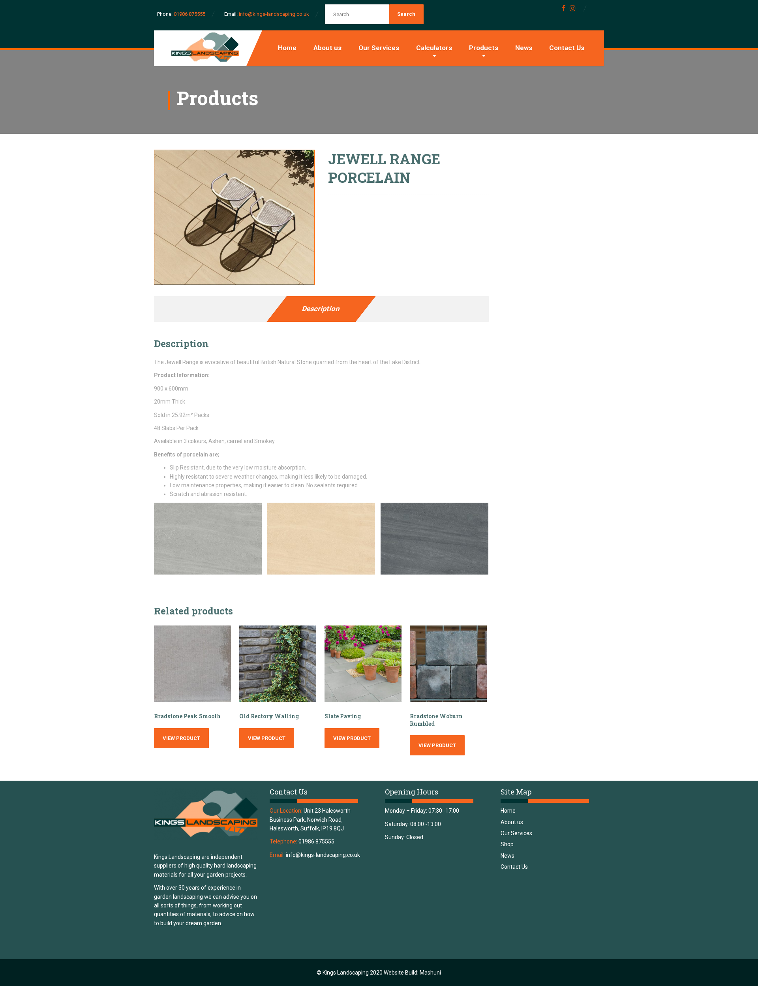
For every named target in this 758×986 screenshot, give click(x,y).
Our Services (378, 48)
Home (287, 48)
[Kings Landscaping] (203, 47)
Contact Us (566, 48)
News (523, 48)
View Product (181, 738)
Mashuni (430, 972)
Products (483, 48)
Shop (507, 844)
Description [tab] (321, 308)
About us (327, 48)
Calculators (434, 48)
